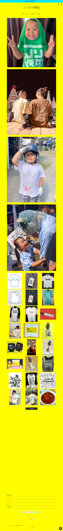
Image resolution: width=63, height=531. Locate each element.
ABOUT (27, 13)
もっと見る (31, 408)
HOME (23, 13)
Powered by (30, 529)
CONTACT (39, 13)
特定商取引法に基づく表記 (18, 525)
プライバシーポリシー (10, 525)
